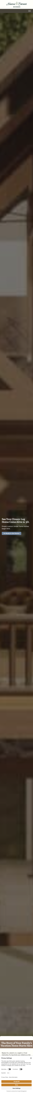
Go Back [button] (10, 11)
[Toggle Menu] (29, 11)
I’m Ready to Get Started (11, 533)
